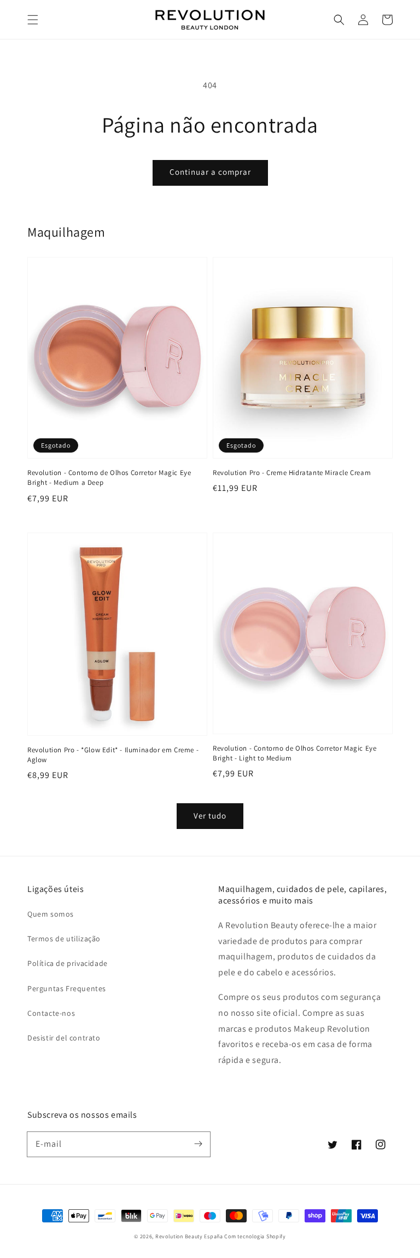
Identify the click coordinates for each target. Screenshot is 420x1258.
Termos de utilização (64, 939)
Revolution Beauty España (189, 1236)
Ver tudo (210, 815)
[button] (33, 20)
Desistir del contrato (64, 1038)
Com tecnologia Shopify (254, 1236)
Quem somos (50, 914)
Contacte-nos (51, 1013)
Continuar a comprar (210, 172)
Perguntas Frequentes (66, 988)
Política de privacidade (67, 963)
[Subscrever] (198, 1144)
